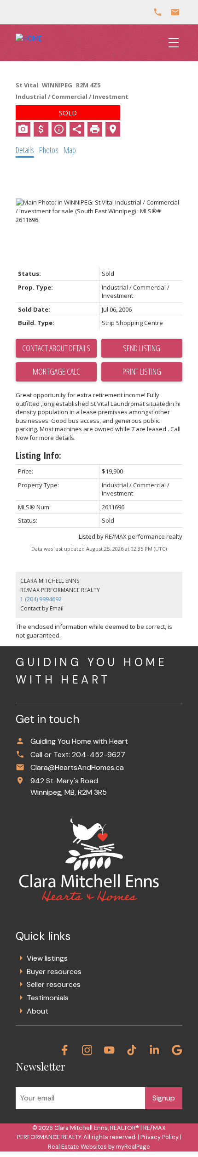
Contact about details (56, 347)
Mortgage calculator (56, 372)
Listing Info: (38, 455)
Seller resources (54, 984)
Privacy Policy (159, 1137)
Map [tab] (70, 149)
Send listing (141, 347)
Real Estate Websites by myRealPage (99, 1147)
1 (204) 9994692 (41, 599)
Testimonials (48, 998)
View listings (47, 958)
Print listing (141, 371)
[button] (64, 1050)
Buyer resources (54, 971)
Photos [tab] (48, 149)
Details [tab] (25, 149)
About (37, 1011)
